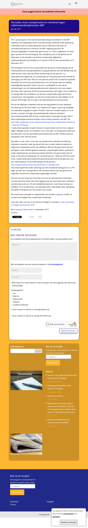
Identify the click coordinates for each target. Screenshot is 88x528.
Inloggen (50, 501)
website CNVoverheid (24, 209)
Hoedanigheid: (17, 290)
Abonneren (53, 363)
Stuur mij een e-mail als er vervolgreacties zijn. (31, 309)
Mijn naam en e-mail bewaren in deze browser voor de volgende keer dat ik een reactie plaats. (44, 284)
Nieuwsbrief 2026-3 (55, 396)
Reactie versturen (68, 331)
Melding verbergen (68, 522)
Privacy (13, 504)
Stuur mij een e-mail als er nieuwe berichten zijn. (31, 316)
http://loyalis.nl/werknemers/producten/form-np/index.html (35, 165)
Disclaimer (14, 501)
